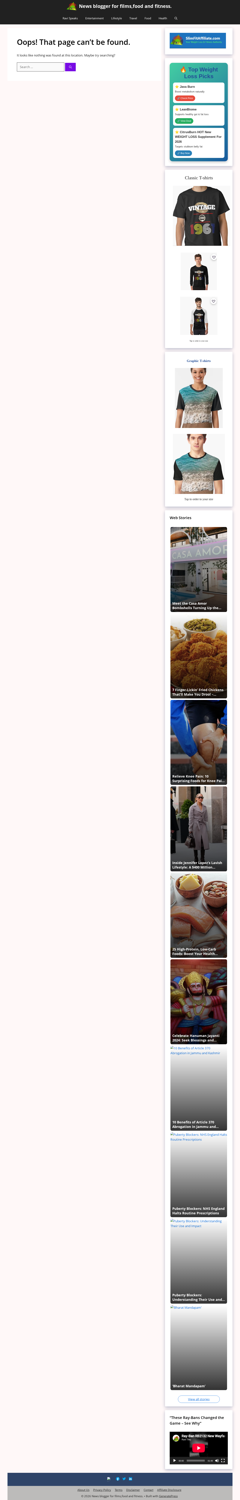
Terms (118, 1490)
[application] (199, 1448)
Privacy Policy (102, 1490)
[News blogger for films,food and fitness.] (72, 6)
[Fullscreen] (223, 1460)
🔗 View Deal (184, 121)
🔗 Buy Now (183, 153)
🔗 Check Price (185, 98)
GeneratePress (168, 1496)
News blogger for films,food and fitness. (125, 6)
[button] (176, 18)
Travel (133, 18)
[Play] (174, 1460)
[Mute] (217, 1460)
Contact (148, 1490)
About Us (83, 1490)
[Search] (70, 67)
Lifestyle (116, 18)
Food (148, 18)
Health (163, 18)
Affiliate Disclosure (169, 1490)
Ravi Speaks (70, 18)
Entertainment (94, 18)
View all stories (199, 1399)
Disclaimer (133, 1490)
